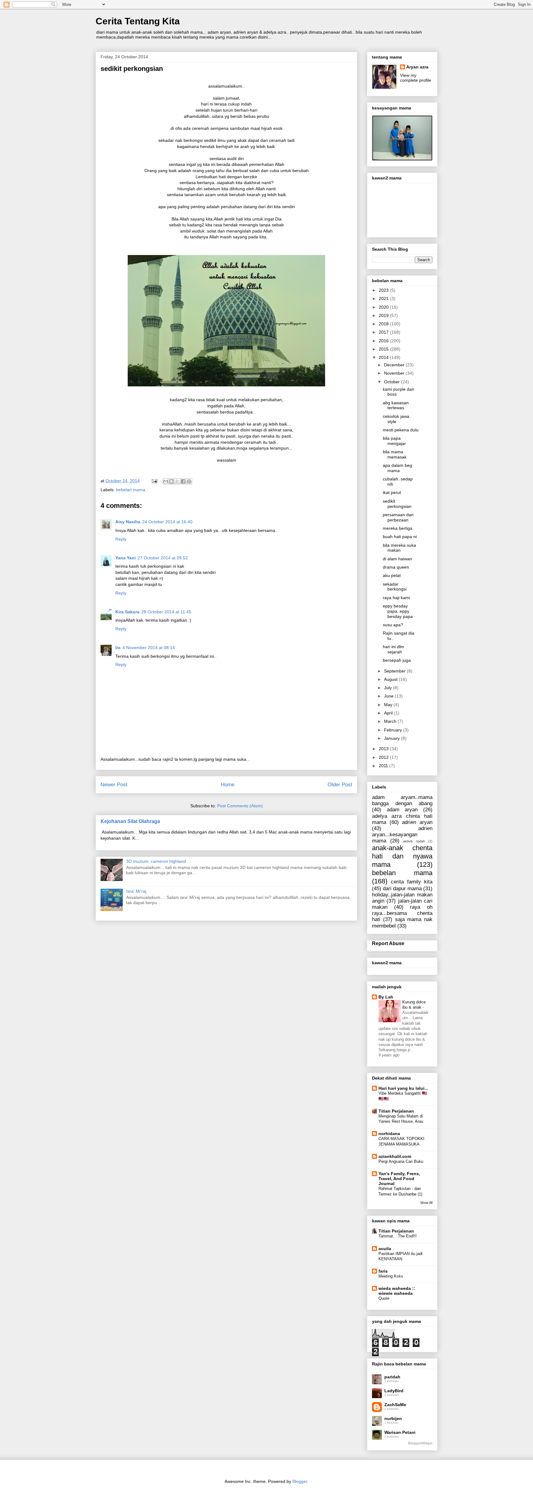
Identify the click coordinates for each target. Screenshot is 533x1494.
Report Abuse (388, 943)
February (393, 729)
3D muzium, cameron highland (156, 861)
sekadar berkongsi (395, 587)
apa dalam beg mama (397, 468)
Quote (383, 1298)
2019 (384, 315)
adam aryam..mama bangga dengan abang (402, 800)
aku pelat (392, 575)
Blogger (299, 1481)
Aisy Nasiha (127, 521)
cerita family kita (411, 882)
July (388, 687)
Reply (120, 539)
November (395, 373)
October (392, 381)
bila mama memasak (395, 454)
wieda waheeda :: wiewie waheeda (396, 1291)
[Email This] (166, 481)
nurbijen (393, 1418)
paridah (392, 1376)
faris (383, 1271)
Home (227, 785)
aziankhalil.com (394, 1156)
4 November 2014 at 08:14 (148, 647)
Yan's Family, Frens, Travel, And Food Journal (399, 1178)
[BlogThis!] (171, 481)
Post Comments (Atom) (240, 805)
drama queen (396, 567)
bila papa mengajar (394, 441)
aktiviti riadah (414, 841)
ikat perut (392, 492)
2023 (384, 290)
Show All (426, 1202)
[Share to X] (177, 481)
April (389, 712)
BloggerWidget (420, 1443)
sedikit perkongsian (397, 504)
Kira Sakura (127, 611)
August (391, 679)
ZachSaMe (395, 1404)
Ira (118, 647)
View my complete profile (415, 78)
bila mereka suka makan (399, 548)
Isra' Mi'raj (136, 891)
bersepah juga (397, 660)
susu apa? (393, 624)
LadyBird (393, 1390)
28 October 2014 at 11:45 (166, 611)
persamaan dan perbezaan (398, 517)
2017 (384, 332)
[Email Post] (154, 480)
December (395, 364)
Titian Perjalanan (396, 1111)
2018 (384, 323)
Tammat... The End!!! (397, 1236)
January (392, 738)
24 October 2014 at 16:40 (167, 521)
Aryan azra (417, 66)
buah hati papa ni (400, 536)
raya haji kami (396, 597)
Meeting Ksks (390, 1276)
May (389, 704)
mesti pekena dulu (401, 429)
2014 (384, 357)
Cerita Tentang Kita (138, 21)
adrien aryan (417, 822)
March (391, 721)
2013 (384, 748)
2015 (384, 349)
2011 (384, 765)
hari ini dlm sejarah (393, 649)
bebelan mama (130, 489)
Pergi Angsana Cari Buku (400, 1161)
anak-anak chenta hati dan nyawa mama (402, 856)
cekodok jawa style (396, 419)
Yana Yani (125, 557)
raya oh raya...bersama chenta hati (402, 913)
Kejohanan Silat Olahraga (130, 821)
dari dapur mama (402, 888)
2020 (384, 307)
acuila (384, 1248)
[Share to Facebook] (183, 481)
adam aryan (402, 810)
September (395, 671)
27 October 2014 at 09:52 (163, 557)
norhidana (389, 1133)
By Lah (385, 996)
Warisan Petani (399, 1432)
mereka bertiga (397, 528)
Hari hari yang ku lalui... (403, 1088)
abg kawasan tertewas (396, 405)
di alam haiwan (397, 558)
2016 (384, 340)
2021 (384, 298)
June (389, 695)
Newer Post (114, 785)
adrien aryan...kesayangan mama (402, 834)
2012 (384, 757)
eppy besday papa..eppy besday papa (398, 611)
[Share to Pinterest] (189, 481)
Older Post (340, 785)
